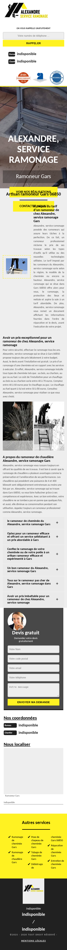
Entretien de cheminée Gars (57, 864)
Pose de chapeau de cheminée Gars (37, 842)
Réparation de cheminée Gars (57, 850)
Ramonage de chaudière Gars (17, 857)
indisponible (26, 54)
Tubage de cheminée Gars (36, 856)
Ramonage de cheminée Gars (17, 842)
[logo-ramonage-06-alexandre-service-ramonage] (26, 12)
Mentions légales (33, 941)
